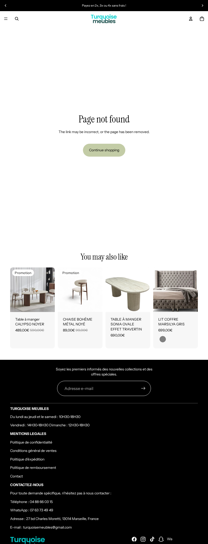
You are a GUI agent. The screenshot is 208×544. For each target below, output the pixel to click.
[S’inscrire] (143, 388)
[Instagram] (143, 539)
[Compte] (190, 18)
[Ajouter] (46, 304)
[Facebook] (134, 539)
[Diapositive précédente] (5, 5)
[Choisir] (142, 304)
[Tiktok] (152, 539)
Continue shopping (104, 150)
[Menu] (6, 19)
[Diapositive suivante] (202, 5)
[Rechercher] (16, 18)
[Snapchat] (161, 539)
